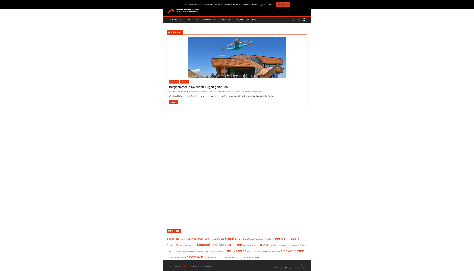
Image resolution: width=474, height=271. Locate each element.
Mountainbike (175, 20)
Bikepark (175, 238)
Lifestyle (251, 20)
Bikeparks (184, 239)
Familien (201, 92)
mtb (259, 245)
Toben (253, 92)
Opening (284, 245)
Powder (303, 245)
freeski (293, 238)
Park (290, 245)
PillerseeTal (295, 245)
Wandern (259, 92)
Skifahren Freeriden (255, 252)
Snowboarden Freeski (176, 257)
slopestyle (266, 252)
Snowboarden (292, 251)
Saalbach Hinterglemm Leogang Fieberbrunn (203, 252)
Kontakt (304, 268)
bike (169, 238)
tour (231, 258)
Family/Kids (225, 20)
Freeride (267, 239)
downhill (192, 239)
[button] (183, 20)
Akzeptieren (283, 4)
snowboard (275, 251)
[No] (471, 4)
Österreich (254, 258)
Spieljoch (237, 92)
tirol (227, 257)
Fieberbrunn (259, 239)
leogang (193, 245)
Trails (241, 257)
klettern (230, 92)
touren (235, 258)
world (247, 257)
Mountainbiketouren (249, 245)
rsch (184, 92)
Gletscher (180, 245)
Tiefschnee (221, 258)
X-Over (240, 20)
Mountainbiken (230, 245)
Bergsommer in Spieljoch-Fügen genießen (198, 87)
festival (251, 239)
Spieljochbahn (246, 92)
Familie (199, 238)
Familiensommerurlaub (214, 239)
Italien (187, 245)
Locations (184, 82)
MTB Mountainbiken (272, 245)
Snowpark (195, 257)
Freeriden (279, 238)
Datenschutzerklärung (283, 268)
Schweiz (222, 251)
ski (228, 251)
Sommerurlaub (210, 257)
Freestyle (171, 245)
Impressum (296, 268)
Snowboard (207, 20)
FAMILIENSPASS (210, 92)
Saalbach (170, 252)
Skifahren (238, 251)
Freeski (191, 20)
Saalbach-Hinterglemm (181, 252)
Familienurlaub (222, 92)
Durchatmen (193, 92)
